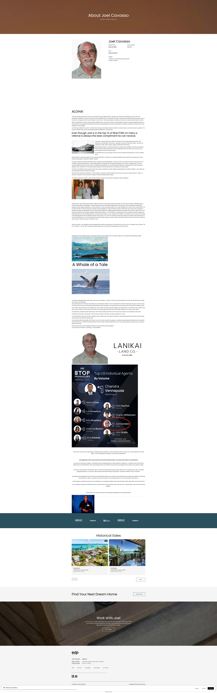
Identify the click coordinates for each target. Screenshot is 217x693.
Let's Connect (105, 667)
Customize (204, 688)
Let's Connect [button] (108, 629)
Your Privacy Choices (108, 691)
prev (73, 579)
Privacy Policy (142, 684)
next (76, 579)
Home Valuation (97, 667)
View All (141, 579)
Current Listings (88, 667)
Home (73, 667)
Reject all (196, 688)
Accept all (210, 688)
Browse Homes (139, 594)
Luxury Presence (82, 684)
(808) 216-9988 (112, 47)
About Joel (79, 667)
